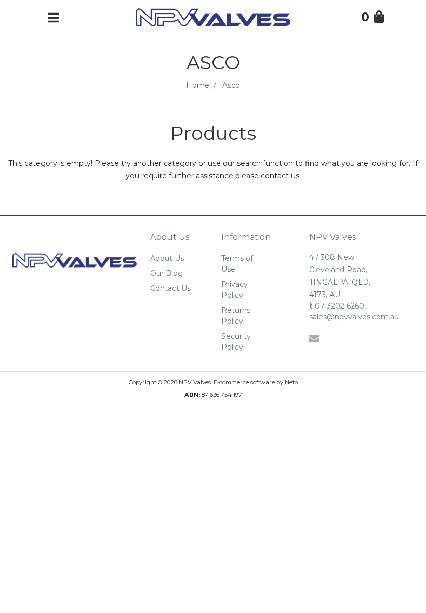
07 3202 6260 (336, 306)
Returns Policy (235, 315)
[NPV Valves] (213, 16)
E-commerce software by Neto (256, 382)
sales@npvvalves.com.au (345, 317)
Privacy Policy (234, 289)
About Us (167, 258)
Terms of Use (237, 264)
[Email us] (314, 338)
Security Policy (236, 341)
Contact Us (170, 288)
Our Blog (166, 273)
